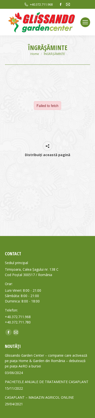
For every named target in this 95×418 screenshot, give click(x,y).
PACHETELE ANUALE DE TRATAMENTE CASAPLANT (46, 381)
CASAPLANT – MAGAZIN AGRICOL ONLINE (39, 397)
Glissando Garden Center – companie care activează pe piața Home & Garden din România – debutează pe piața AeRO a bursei (46, 360)
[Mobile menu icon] (85, 22)
